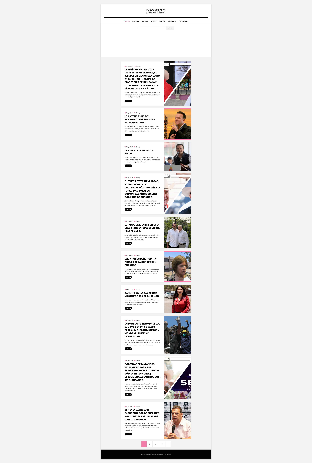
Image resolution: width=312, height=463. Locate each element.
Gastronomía (183, 21)
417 (163, 444)
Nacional (138, 406)
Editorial (145, 21)
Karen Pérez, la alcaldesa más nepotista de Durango (142, 294)
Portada (127, 21)
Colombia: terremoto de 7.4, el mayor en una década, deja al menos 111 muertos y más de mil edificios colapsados (142, 330)
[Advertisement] (156, 42)
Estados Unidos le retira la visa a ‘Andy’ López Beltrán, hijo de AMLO (142, 228)
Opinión (153, 21)
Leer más (128, 100)
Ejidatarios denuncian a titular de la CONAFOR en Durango (140, 262)
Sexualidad (172, 21)
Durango (135, 21)
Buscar (170, 28)
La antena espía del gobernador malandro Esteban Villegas (140, 119)
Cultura (162, 21)
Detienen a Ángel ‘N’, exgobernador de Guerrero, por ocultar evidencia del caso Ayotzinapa (142, 414)
